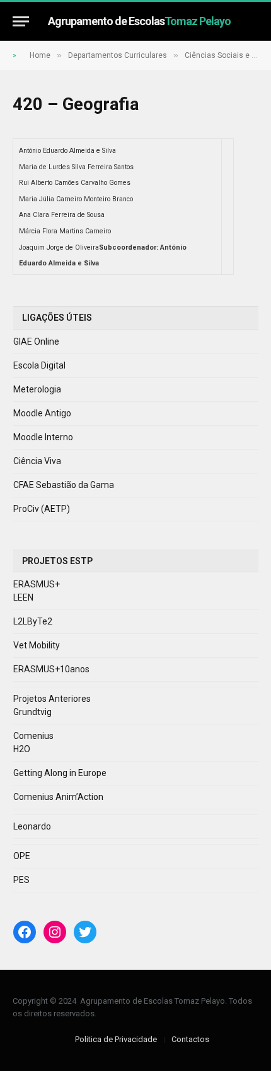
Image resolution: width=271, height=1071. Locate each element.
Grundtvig (32, 712)
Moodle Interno (43, 437)
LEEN (23, 597)
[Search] (252, 21)
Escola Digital (39, 365)
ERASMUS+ (36, 584)
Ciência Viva (37, 461)
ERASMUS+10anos (51, 669)
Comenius (33, 736)
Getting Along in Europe (60, 773)
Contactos (190, 1039)
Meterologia (37, 389)
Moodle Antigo (42, 413)
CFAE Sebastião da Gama (63, 485)
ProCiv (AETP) (41, 509)
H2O (21, 749)
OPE (21, 856)
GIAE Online (36, 341)
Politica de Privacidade (116, 1039)
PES (21, 880)
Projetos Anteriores (52, 699)
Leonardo (32, 826)
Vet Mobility (36, 645)
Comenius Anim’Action (58, 797)
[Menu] (21, 21)
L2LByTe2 (32, 621)
